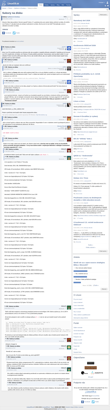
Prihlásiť (101, 2)
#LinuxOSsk (95, 395)
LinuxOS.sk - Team (48, 407)
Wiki (63, 5)
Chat (4, 136)
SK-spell (90, 377)
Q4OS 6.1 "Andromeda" (83, 156)
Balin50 (86, 203)
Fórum (40, 5)
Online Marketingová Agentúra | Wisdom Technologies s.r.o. (84, 372)
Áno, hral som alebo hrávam (83, 268)
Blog (58, 5)
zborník (98, 236)
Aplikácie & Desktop (20, 8)
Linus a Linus (79, 101)
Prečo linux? (42, 78)
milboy (65, 67)
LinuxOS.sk (10, 3)
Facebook (8, 33)
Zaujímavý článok (82, 112)
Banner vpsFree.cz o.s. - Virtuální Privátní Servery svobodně (90, 363)
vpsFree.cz (60, 409)
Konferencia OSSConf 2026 (85, 45)
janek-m (64, 46)
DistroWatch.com (82, 171)
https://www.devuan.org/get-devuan (87, 132)
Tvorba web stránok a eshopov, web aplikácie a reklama (97, 372)
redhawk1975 (87, 104)
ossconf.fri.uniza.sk (82, 239)
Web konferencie (82, 67)
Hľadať (107, 9)
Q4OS (96, 161)
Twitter (18, 33)
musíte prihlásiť (20, 41)
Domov (4, 8)
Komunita (80, 41)
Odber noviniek (79, 407)
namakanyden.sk (82, 38)
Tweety (68, 5)
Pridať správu (103, 14)
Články (47, 5)
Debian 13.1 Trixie (81, 178)
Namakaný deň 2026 (82, 20)
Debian (79, 191)
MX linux (79, 148)
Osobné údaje (70, 407)
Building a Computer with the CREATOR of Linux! (91, 109)
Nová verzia (81, 134)
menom (86, 119)
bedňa (65, 103)
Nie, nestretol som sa (81, 273)
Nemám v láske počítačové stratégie (85, 279)
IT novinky (80, 218)
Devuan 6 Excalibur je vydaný (86, 116)
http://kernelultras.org (41, 114)
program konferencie (86, 236)
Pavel (85, 158)
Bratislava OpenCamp (83, 94)
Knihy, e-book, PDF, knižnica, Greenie (91, 367)
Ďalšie (90, 245)
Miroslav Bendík (62, 126)
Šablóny (108, 5)
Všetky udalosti (90, 247)
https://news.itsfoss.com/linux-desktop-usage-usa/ (91, 215)
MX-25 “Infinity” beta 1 (83, 139)
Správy (53, 5)
